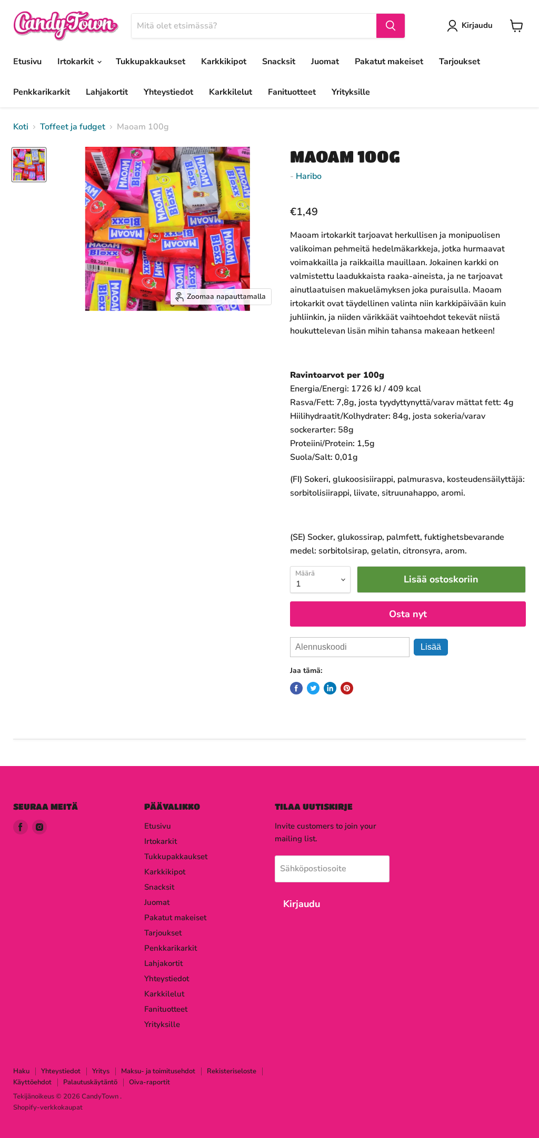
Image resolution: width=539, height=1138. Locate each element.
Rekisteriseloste (231, 1071)
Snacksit (278, 61)
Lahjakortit (107, 92)
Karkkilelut (230, 92)
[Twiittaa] (313, 688)
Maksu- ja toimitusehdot (158, 1071)
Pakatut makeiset (389, 61)
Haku (21, 1071)
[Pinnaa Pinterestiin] (347, 688)
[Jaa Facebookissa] (296, 688)
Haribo (309, 176)
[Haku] (390, 26)
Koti (20, 127)
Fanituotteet (292, 92)
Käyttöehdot (32, 1082)
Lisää (431, 646)
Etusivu (27, 61)
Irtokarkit (76, 61)
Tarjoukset (459, 61)
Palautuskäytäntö (90, 1082)
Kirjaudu (477, 25)
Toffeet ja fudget (72, 127)
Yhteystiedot (168, 92)
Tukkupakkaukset (150, 61)
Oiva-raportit (149, 1082)
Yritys (100, 1071)
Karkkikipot (223, 61)
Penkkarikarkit (41, 92)
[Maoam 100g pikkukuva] (29, 165)
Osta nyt (408, 614)
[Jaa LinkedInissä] (330, 688)
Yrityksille (351, 92)
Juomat (325, 61)
